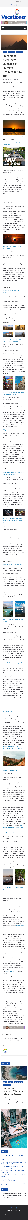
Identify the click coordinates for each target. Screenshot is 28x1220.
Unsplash (23, 136)
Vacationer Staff (17, 79)
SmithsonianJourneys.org (11, 971)
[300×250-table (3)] (14, 148)
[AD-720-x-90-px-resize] (14, 22)
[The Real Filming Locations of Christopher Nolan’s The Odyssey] (14, 1073)
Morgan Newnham (13, 767)
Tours (4, 51)
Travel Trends (20, 51)
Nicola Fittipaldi (7, 613)
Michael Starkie (15, 136)
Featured (11, 1082)
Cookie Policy (18, 1210)
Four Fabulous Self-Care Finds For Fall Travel (12, 1155)
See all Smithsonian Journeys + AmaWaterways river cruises (13, 827)
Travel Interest (11, 51)
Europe (5, 1082)
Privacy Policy (10, 1210)
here (12, 1197)
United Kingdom (6, 1085)
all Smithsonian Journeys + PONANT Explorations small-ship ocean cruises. (13, 746)
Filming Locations (18, 1082)
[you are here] (14, 1110)
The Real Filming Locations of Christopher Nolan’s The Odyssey (14, 1091)
